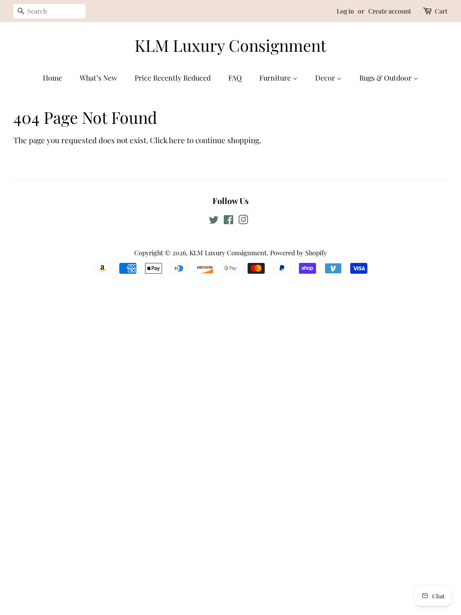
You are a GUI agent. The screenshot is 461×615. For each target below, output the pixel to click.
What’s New (98, 77)
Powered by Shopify (298, 252)
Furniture (276, 77)
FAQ (235, 77)
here (177, 140)
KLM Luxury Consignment (230, 45)
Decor (326, 77)
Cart (441, 11)
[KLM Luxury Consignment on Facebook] (228, 221)
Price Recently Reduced (173, 77)
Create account (389, 11)
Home (52, 77)
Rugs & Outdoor (386, 77)
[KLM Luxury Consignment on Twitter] (214, 221)
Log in (345, 11)
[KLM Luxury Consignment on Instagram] (243, 221)
